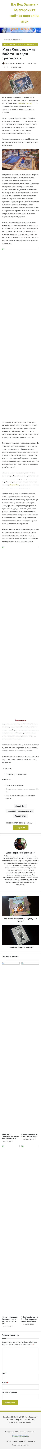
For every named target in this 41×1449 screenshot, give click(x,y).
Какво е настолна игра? (20, 1445)
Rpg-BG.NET (27, 1422)
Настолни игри (16, 39)
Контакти (31, 1441)
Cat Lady (29, 103)
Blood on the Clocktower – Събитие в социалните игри (10, 1136)
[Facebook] (20, 888)
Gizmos (21, 103)
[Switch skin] (7, 13)
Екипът (15, 1441)
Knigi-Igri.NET (19, 1417)
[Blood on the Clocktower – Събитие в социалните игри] (11, 1047)
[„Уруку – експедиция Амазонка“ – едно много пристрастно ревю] (11, 1230)
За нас (8, 1441)
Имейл (5, 1383)
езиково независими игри (21, 811)
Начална (7, 39)
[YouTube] (23, 888)
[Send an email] (25, 63)
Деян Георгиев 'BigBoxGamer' (15, 63)
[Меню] (3, 13)
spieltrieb (21, 806)
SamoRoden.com (31, 1417)
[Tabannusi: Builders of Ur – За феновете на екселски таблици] (30, 1230)
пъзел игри (21, 816)
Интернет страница (9, 1392)
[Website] (17, 888)
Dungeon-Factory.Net (14, 1420)
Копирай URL (20, 828)
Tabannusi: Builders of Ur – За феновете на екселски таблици (29, 1319)
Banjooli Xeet (14, 485)
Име (4, 1373)
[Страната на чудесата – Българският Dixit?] (30, 1047)
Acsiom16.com (29, 1420)
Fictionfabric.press (15, 1422)
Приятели (22, 1441)
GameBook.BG (8, 1417)
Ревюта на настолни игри (27, 44)
